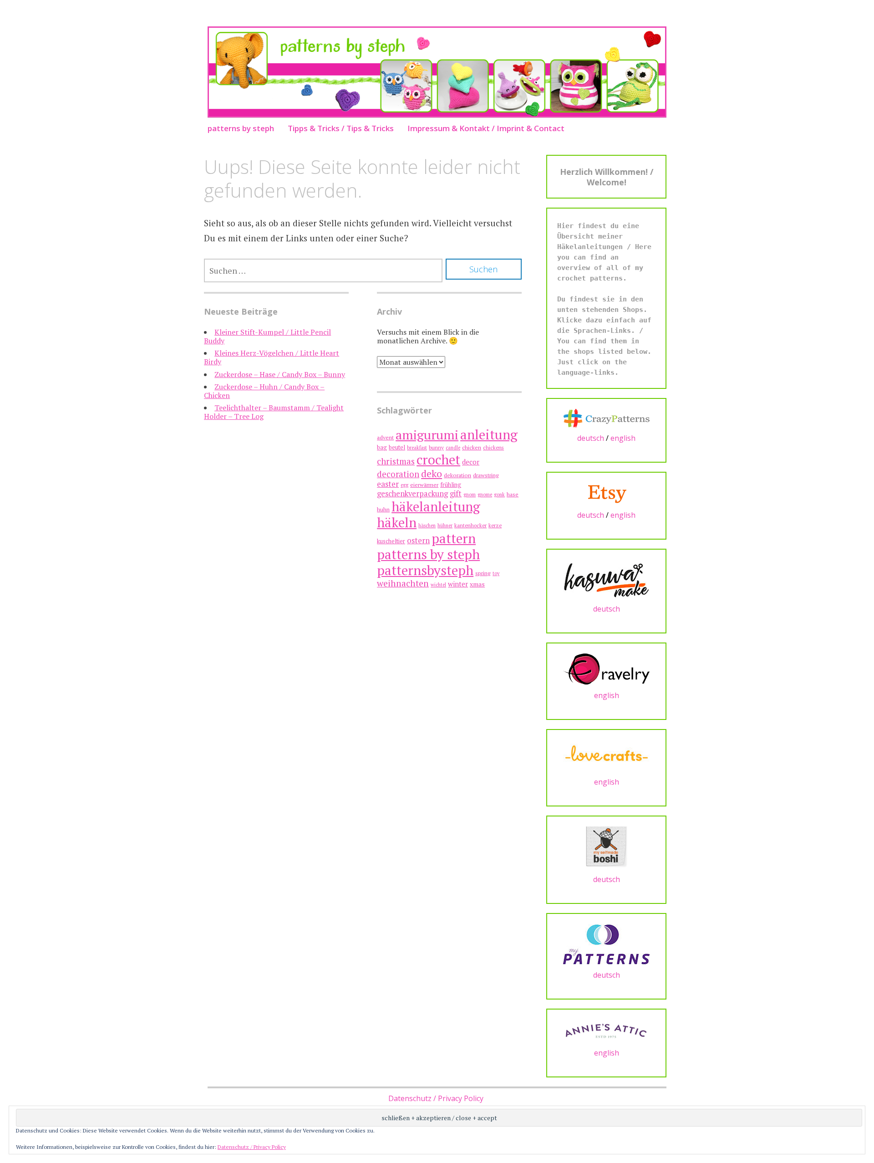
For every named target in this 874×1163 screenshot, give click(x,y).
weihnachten (403, 583)
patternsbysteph (425, 570)
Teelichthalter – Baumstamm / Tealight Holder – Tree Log (274, 412)
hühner (444, 525)
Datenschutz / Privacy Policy (435, 1098)
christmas (396, 461)
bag (382, 447)
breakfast (417, 447)
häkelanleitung (435, 506)
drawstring (486, 475)
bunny (436, 447)
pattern (454, 538)
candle (453, 447)
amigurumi (427, 434)
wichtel (438, 585)
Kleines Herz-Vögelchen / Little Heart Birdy (271, 357)
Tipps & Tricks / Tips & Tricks (341, 128)
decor (470, 462)
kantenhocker (470, 525)
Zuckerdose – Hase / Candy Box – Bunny (279, 374)
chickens (493, 447)
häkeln (397, 522)
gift (456, 493)
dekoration (457, 475)
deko (431, 473)
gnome (485, 494)
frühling (450, 485)
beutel (397, 447)
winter (458, 583)
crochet (438, 459)
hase (512, 494)
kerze (495, 525)
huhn (383, 509)
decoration (398, 474)
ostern (418, 540)
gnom (469, 494)
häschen (427, 525)
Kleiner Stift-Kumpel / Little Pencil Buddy (267, 336)
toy (496, 573)
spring (483, 573)
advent (385, 437)
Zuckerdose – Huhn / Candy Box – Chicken (264, 391)
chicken (471, 447)
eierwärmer (424, 485)
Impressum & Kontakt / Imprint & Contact (485, 128)
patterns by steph (241, 128)
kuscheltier (391, 541)
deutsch (590, 438)
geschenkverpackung (412, 494)
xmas (477, 584)
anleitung (489, 434)
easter (388, 484)
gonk (499, 494)
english (622, 438)
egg (404, 485)
